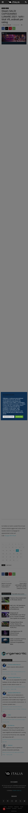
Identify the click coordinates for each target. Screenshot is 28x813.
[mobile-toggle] (2, 2)
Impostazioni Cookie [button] (8, 416)
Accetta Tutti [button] (19, 416)
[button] (26, 2)
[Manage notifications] (4, 809)
